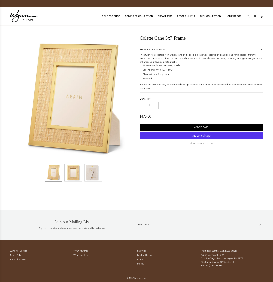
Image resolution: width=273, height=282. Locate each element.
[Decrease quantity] (143, 105)
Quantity (145, 99)
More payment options (201, 143)
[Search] (248, 16)
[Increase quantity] (155, 105)
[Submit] (260, 224)
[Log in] (255, 16)
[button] (12, 98)
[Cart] (261, 16)
